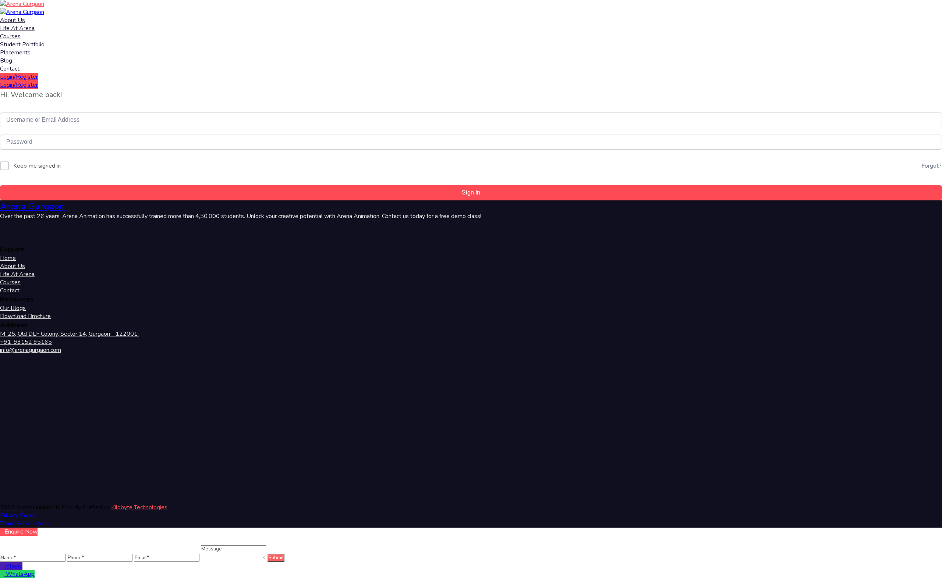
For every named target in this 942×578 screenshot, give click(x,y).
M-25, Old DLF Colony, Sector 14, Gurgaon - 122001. (69, 334)
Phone (14, 566)
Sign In (471, 192)
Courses (10, 36)
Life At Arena (17, 28)
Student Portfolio (22, 44)
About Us (12, 20)
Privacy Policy (17, 515)
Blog (6, 61)
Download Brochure (25, 316)
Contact (10, 69)
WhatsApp (20, 574)
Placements (15, 53)
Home (8, 258)
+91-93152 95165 (26, 342)
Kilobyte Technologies (139, 507)
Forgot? (931, 166)
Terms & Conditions (24, 524)
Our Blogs (13, 308)
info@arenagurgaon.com (30, 350)
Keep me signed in (37, 166)
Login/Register (19, 77)
